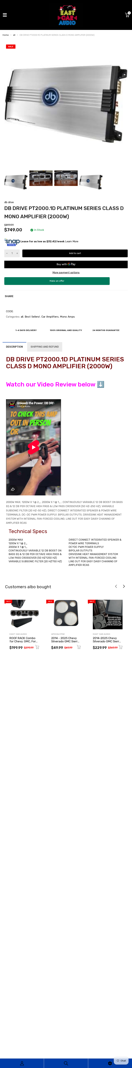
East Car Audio (18, 634)
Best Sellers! (32, 316)
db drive (9, 202)
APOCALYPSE (58, 634)
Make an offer (57, 282)
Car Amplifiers (50, 316)
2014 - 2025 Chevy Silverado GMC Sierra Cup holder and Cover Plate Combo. (65, 642)
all (21, 316)
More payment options (66, 272)
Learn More (71, 241)
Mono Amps (67, 316)
